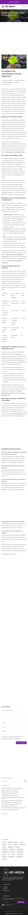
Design (15, 844)
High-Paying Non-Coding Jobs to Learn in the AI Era (12, 800)
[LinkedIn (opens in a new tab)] (15, 2)
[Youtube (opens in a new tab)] (17, 2)
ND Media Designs (7, 80)
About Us (6, 911)
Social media (20, 854)
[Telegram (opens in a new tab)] (18, 2)
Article (4, 842)
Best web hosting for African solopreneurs (10, 792)
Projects (13, 851)
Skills (13, 854)
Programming (5, 851)
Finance (4, 847)
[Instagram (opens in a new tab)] (13, 2)
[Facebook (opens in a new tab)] (12, 2)
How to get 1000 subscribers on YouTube (9, 795)
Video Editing (12, 856)
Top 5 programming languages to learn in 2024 (11, 804)
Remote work (20, 851)
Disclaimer (16, 911)
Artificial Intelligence (8, 82)
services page (18, 414)
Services (6, 888)
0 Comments (6, 84)
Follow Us (5, 814)
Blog (5, 889)
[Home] (1, 18)
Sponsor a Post (7, 890)
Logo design (12, 849)
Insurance (4, 849)
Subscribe (21, 902)
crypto (10, 844)
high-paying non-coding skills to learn (15, 152)
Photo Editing (20, 849)
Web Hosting (20, 856)
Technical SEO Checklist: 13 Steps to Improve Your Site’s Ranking (12, 798)
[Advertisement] (14, 40)
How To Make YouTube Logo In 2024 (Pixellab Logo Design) (13, 807)
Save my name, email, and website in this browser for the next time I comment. (11, 738)
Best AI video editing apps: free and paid (9, 809)
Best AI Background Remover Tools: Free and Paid (11, 788)
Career (21, 842)
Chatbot (17, 82)
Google (17, 847)
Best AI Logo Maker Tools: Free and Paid (9, 790)
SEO (9, 854)
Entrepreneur (22, 844)
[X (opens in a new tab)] (10, 2)
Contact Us (11, 911)
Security (4, 854)
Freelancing (10, 847)
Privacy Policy (21, 911)
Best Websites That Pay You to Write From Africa (11, 802)
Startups (4, 856)
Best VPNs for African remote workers (8, 806)
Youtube (4, 859)
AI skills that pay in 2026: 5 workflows (9, 793)
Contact (5, 886)
